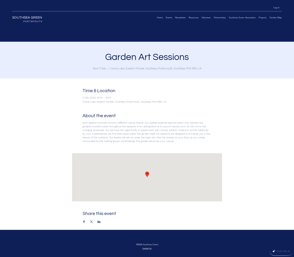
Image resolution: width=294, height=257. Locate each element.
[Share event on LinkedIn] (99, 222)
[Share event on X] (91, 222)
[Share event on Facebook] (84, 222)
